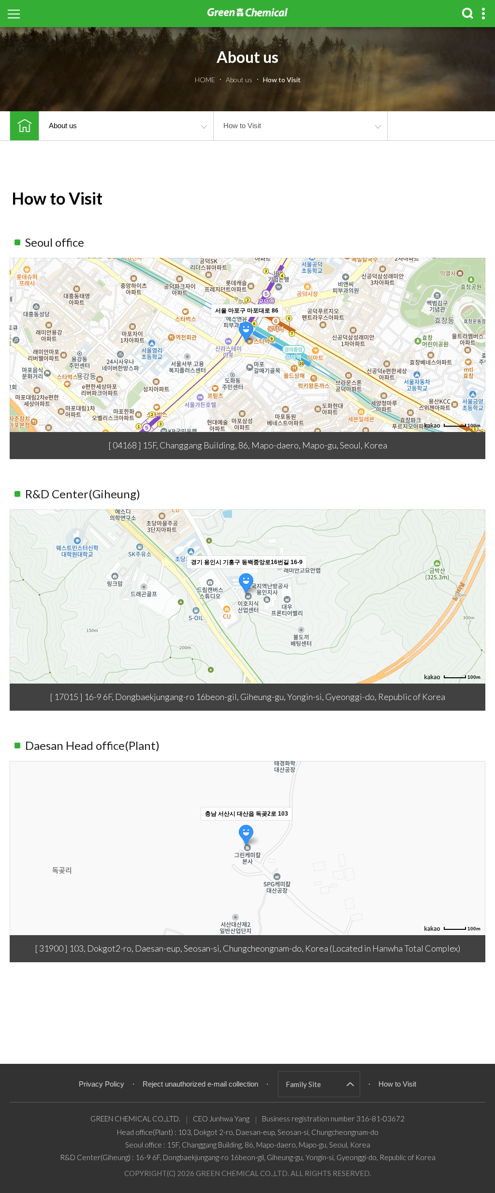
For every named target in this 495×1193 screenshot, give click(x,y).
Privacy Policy (101, 1084)
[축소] (473, 343)
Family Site (303, 1084)
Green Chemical (247, 19)
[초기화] (473, 362)
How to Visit (242, 125)
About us (63, 125)
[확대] (473, 327)
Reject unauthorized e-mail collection (200, 1084)
